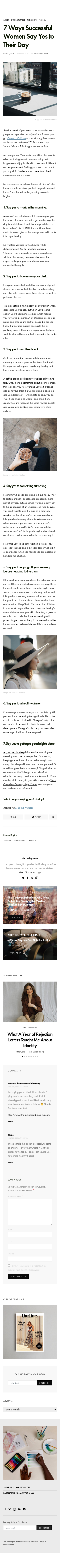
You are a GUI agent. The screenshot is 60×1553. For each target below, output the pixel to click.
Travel (23, 935)
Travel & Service (34, 935)
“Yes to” (46, 184)
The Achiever (32, 20)
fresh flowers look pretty (38, 285)
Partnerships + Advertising (18, 1493)
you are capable (45, 552)
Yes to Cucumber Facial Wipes (39, 604)
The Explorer (13, 935)
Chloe (11, 1135)
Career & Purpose (18, 20)
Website (11, 1254)
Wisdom (43, 20)
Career (6, 20)
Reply (10, 1121)
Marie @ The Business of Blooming (24, 1083)
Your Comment (14, 1196)
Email (10, 1242)
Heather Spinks (37, 1052)
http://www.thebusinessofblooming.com (29, 1115)
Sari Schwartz (29, 910)
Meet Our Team (26, 872)
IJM (25, 946)
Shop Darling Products (16, 1487)
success (33, 840)
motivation (20, 840)
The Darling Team (41, 54)
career (8, 840)
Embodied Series (22, 892)
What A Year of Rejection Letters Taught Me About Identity (30, 1039)
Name (10, 1230)
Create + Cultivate (16, 138)
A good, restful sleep (13, 752)
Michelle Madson (24, 807)
